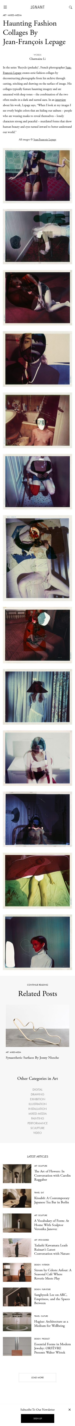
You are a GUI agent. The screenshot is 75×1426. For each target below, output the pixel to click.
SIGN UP (37, 1418)
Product (46, 1339)
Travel (37, 1192)
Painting (37, 1118)
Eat (42, 1192)
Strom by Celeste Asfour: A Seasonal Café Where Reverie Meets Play (52, 1274)
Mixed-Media (15, 15)
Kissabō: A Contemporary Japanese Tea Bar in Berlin (51, 1200)
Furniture (46, 1289)
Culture (44, 1316)
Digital (37, 1090)
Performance (38, 1123)
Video (37, 1133)
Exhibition (37, 1099)
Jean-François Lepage (44, 139)
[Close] (69, 1409)
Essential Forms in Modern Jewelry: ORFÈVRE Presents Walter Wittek (52, 1348)
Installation (37, 1109)
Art (4, 15)
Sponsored (43, 1240)
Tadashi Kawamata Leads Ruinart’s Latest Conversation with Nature (52, 1249)
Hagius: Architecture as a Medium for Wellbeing (51, 1323)
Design (37, 1264)
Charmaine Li (37, 59)
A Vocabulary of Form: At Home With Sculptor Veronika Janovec (51, 1224)
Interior (45, 1264)
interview (60, 100)
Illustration (38, 1104)
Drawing (37, 1094)
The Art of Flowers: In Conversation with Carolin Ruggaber (52, 1175)
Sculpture (37, 1128)
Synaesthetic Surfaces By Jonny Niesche (32, 1057)
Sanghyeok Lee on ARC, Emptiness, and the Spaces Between (52, 1299)
